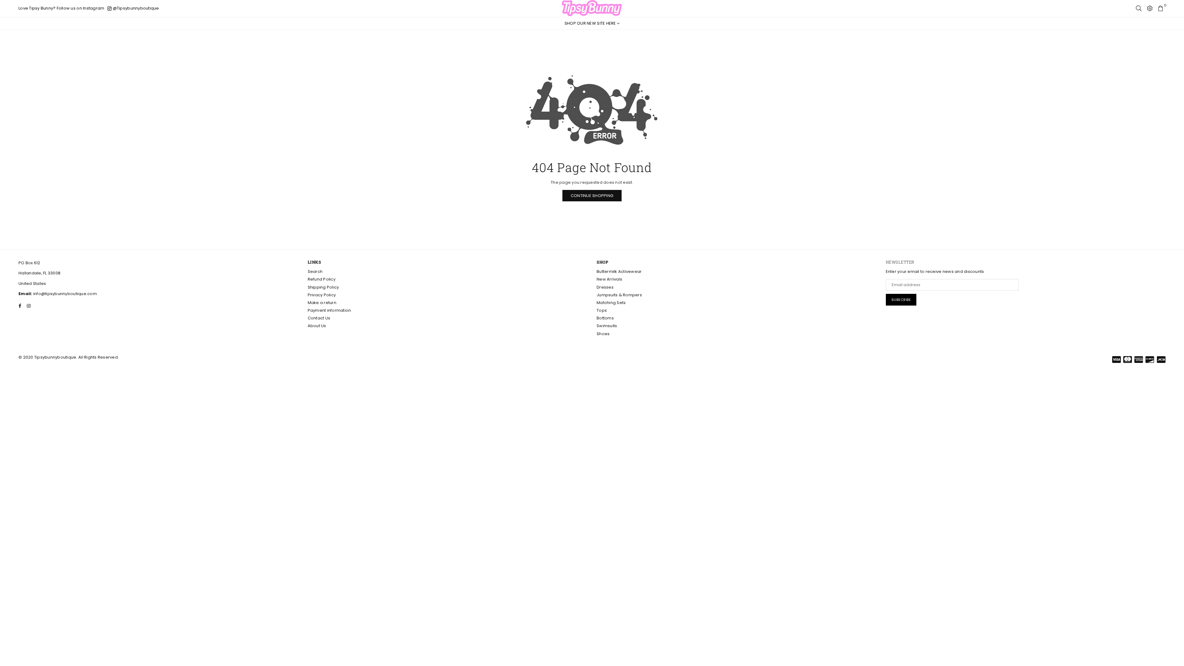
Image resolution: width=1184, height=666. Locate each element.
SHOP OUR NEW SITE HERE (591, 23)
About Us (317, 326)
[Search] (1138, 8)
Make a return (322, 303)
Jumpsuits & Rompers (619, 295)
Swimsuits (607, 326)
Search (315, 271)
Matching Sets (611, 303)
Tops (602, 310)
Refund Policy (321, 279)
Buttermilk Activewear (619, 271)
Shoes (603, 334)
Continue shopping (592, 196)
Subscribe (901, 299)
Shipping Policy (323, 287)
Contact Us (319, 318)
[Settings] (1149, 8)
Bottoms (605, 318)
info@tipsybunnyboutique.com (64, 294)
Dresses (605, 287)
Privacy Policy (322, 295)
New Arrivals (609, 279)
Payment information (329, 310)
